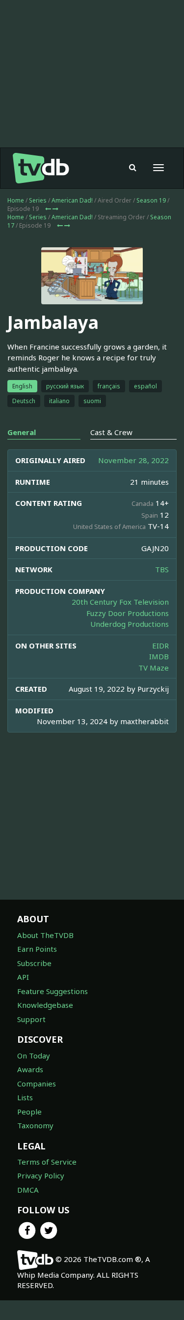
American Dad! (72, 200)
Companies (36, 1083)
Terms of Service (47, 1162)
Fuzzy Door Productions (127, 613)
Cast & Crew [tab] (111, 432)
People (29, 1111)
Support (31, 1019)
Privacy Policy (40, 1175)
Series (38, 200)
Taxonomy (35, 1125)
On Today (33, 1055)
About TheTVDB (45, 935)
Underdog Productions (129, 624)
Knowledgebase (45, 1005)
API (23, 977)
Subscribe (34, 963)
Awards (30, 1069)
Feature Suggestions (52, 991)
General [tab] (21, 432)
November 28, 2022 (133, 460)
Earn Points (37, 949)
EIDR (160, 645)
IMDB (159, 656)
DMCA (28, 1190)
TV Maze (153, 668)
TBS (162, 569)
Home (15, 200)
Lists (25, 1097)
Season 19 (151, 200)
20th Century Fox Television (120, 602)
